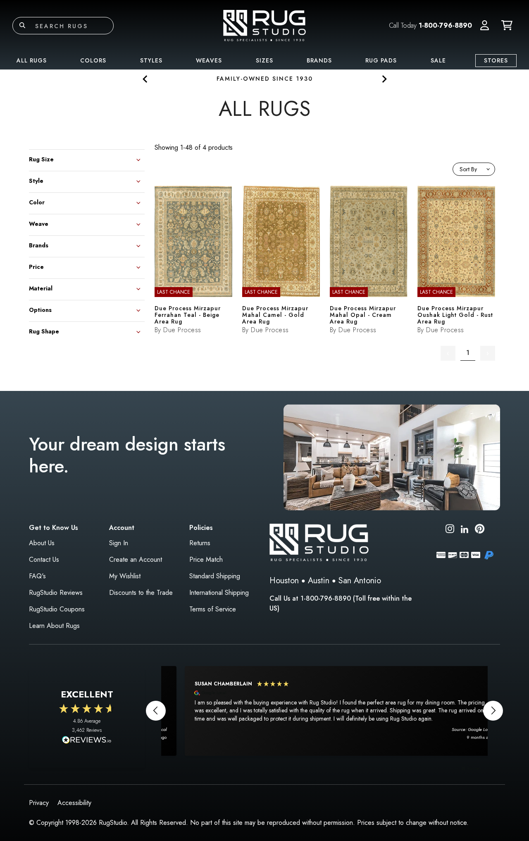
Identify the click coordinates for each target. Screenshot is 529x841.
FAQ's (37, 576)
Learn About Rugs (54, 625)
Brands (319, 60)
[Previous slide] (145, 79)
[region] (324, 711)
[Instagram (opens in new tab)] (450, 530)
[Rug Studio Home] (264, 25)
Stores (496, 60)
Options (40, 309)
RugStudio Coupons (57, 609)
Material (40, 287)
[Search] (22, 25)
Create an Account (135, 559)
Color (37, 201)
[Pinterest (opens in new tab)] (479, 530)
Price (36, 266)
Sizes (264, 60)
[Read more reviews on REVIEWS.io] (87, 741)
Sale (438, 60)
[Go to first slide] (383, 79)
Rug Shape (44, 330)
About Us (42, 543)
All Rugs (32, 60)
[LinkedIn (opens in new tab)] (464, 528)
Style (36, 180)
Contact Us (44, 559)
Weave (38, 223)
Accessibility (74, 802)
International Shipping (219, 592)
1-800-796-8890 (445, 25)
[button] (484, 25)
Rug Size (41, 158)
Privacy (39, 802)
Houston (284, 581)
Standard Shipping (214, 576)
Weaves (209, 60)
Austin (318, 581)
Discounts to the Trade (141, 592)
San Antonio (359, 581)
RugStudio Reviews (56, 592)
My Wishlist (125, 576)
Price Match (206, 559)
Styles (151, 60)
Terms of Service (212, 609)
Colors (93, 60)
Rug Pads (381, 60)
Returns (199, 543)
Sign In (118, 543)
